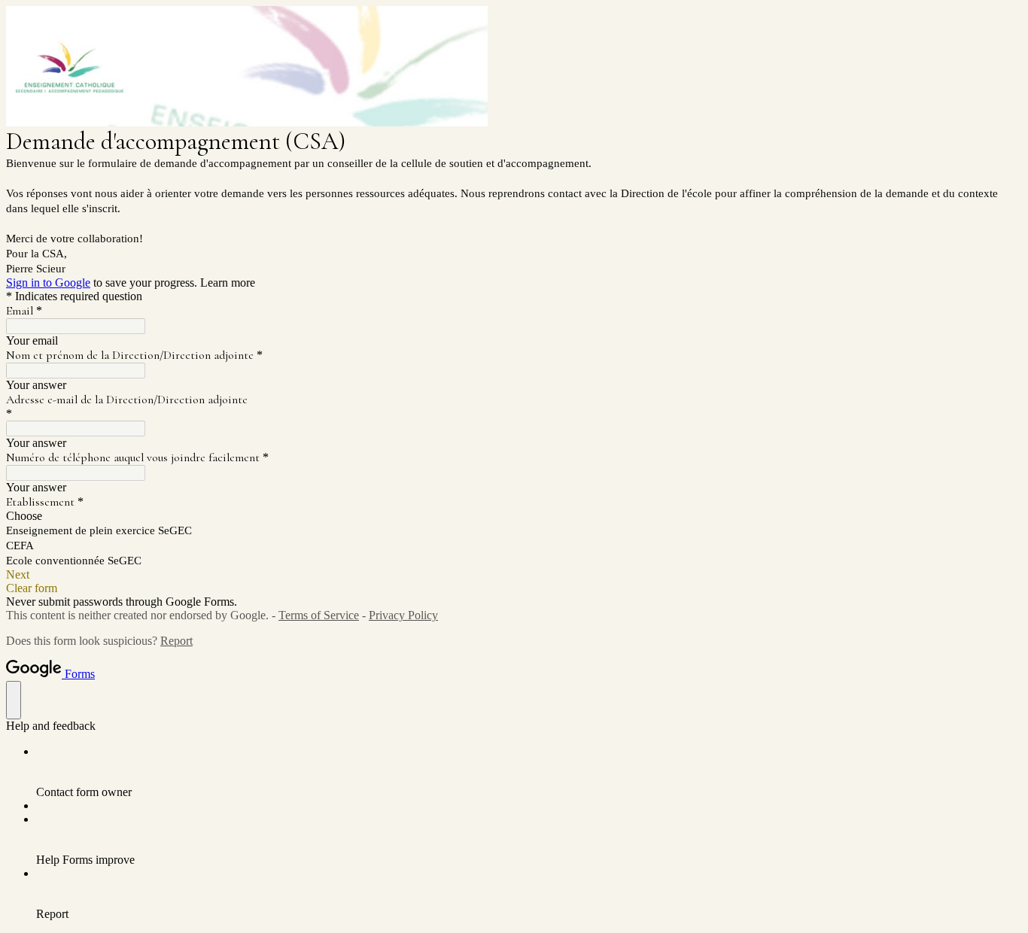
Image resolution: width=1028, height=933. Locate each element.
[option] (514, 516)
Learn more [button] (227, 282)
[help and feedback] (13, 700)
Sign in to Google (48, 282)
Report (176, 640)
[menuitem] (529, 772)
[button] (514, 575)
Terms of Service (318, 615)
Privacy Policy (403, 615)
